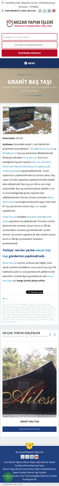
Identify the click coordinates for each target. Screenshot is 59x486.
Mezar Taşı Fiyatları (21, 87)
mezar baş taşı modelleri (24, 317)
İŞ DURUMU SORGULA (30, 53)
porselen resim (34, 216)
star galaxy (39, 166)
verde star (35, 162)
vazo (37, 206)
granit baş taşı (9, 307)
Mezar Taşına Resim (12, 468)
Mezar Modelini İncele (29, 428)
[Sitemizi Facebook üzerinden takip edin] (40, 11)
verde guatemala (11, 170)
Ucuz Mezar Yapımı (13, 462)
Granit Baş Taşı (29, 421)
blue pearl (28, 166)
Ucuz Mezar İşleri (32, 468)
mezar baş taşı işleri (30, 314)
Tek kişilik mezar (37, 148)
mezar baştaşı (9, 322)
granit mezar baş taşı (29, 307)
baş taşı (49, 148)
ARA (52, 37)
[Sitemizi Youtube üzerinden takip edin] (54, 11)
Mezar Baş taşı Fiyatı (34, 465)
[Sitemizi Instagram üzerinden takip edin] (49, 11)
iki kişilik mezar (9, 153)
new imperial (15, 166)
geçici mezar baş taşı (39, 304)
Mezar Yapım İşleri (32, 462)
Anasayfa (6, 87)
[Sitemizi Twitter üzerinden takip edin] (45, 11)
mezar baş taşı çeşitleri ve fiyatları (28, 312)
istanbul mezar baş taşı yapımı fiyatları (30, 309)
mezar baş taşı (29, 157)
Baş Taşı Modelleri (40, 87)
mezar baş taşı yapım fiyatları (39, 319)
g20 (48, 166)
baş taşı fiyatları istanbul (15, 304)
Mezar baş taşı (9, 262)
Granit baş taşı (9, 216)
